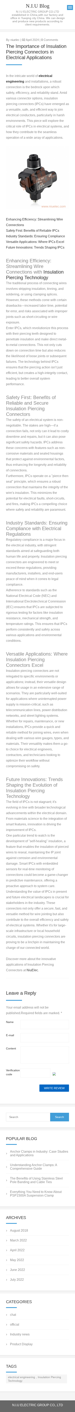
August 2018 (19, 1230)
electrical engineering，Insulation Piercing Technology (34, 1379)
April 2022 (17, 1250)
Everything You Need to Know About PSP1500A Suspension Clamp (36, 1193)
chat (13, 1314)
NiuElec (32, 970)
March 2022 (18, 1240)
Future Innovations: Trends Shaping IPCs (35, 247)
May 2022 (17, 1260)
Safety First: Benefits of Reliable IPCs (32, 230)
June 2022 (17, 1270)
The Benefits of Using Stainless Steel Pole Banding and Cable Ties (36, 1180)
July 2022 (17, 1279)
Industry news (20, 1334)
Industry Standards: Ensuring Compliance (35, 236)
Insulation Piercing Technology (35, 274)
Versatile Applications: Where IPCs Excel (35, 242)
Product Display (21, 1344)
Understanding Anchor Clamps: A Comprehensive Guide (33, 1166)
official (14, 1324)
